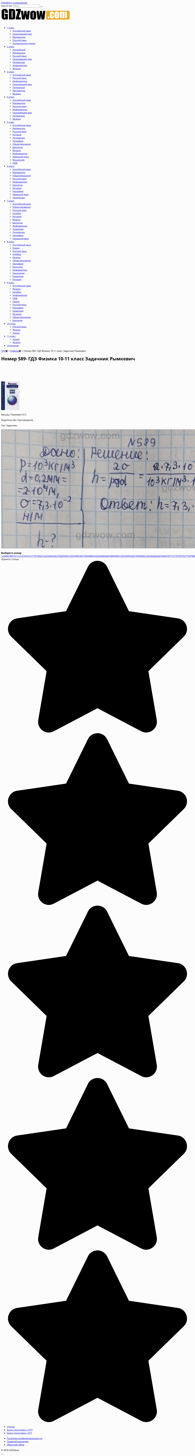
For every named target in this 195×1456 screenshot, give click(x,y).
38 (86, 556)
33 (73, 556)
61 (145, 556)
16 (29, 556)
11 (16, 556)
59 (140, 556)
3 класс (10, 71)
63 (150, 556)
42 (96, 556)
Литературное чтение (24, 43)
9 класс (10, 282)
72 (173, 556)
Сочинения (13, 345)
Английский (19, 49)
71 (170, 556)
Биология (18, 147)
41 (93, 556)
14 (24, 556)
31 (68, 556)
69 (165, 556)
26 (55, 556)
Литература (19, 62)
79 (191, 556)
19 (37, 556)
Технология (18, 159)
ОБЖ (15, 163)
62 (147, 556)
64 (152, 556)
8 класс (10, 241)
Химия (16, 248)
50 (116, 556)
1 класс (10, 27)
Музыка (17, 68)
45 (104, 556)
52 (122, 556)
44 (101, 556)
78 (188, 556)
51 (119, 556)
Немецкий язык (21, 156)
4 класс (10, 96)
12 (19, 556)
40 (91, 556)
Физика (16, 219)
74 (178, 556)
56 (132, 556)
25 (52, 556)
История (17, 134)
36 (81, 556)
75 (181, 556)
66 (158, 556)
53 (124, 556)
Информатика (20, 65)
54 (127, 556)
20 (39, 556)
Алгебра (17, 213)
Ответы (11, 1426)
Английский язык (22, 30)
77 (186, 556)
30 (65, 556)
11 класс (11, 336)
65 (155, 556)
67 (160, 556)
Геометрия (18, 229)
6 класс (10, 166)
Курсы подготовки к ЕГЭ (19, 1433)
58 (137, 556)
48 (111, 556)
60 (142, 556)
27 (57, 556)
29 (63, 556)
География (18, 140)
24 (50, 556)
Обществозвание (22, 207)
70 (168, 556)
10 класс (11, 323)
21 (42, 556)
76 (183, 556)
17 (32, 556)
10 (14, 556)
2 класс (10, 46)
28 (60, 556)
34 (75, 556)
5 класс (10, 122)
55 (129, 556)
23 (47, 556)
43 (99, 556)
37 (83, 556)
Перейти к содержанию (14, 2)
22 (45, 556)
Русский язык (20, 40)
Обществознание (22, 144)
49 (114, 556)
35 (78, 556)
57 (134, 556)
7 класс (10, 200)
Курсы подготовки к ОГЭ (19, 1429)
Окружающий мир (22, 33)
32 (70, 556)
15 (27, 556)
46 (106, 556)
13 (21, 556)
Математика (19, 37)
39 (88, 556)
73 (176, 556)
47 (109, 556)
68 (163, 556)
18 (34, 556)
